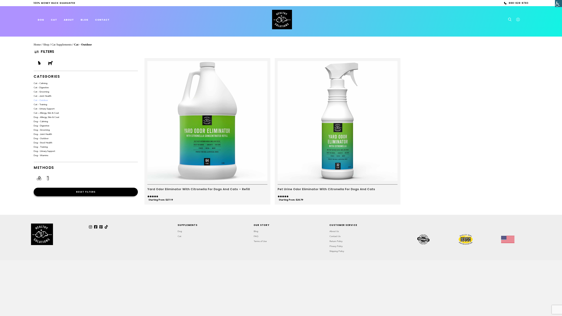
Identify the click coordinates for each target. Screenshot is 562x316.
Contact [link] (102, 20)
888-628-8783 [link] (518, 3)
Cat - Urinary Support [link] (44, 109)
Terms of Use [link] (260, 241)
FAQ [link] (256, 236)
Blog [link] (84, 20)
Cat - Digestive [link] (41, 88)
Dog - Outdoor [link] (41, 139)
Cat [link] (179, 236)
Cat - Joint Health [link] (42, 96)
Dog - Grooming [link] (42, 130)
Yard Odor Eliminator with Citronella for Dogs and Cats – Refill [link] (198, 189)
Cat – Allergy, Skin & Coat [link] (46, 113)
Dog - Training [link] (41, 147)
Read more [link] (207, 177)
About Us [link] (334, 231)
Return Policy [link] (335, 241)
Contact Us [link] (335, 236)
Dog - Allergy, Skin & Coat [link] (46, 117)
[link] (558, 3)
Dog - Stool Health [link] (43, 143)
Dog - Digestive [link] (41, 126)
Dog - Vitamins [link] (41, 155)
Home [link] (37, 44)
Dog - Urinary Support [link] (44, 151)
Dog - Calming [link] (41, 122)
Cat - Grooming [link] (41, 92)
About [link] (69, 20)
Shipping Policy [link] (336, 251)
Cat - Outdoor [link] (41, 100)
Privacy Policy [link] (336, 246)
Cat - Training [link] (40, 105)
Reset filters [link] (86, 191)
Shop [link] (46, 44)
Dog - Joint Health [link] (43, 134)
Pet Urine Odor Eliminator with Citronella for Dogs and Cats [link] (326, 189)
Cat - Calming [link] (40, 83)
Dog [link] (180, 231)
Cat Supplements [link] (62, 44)
